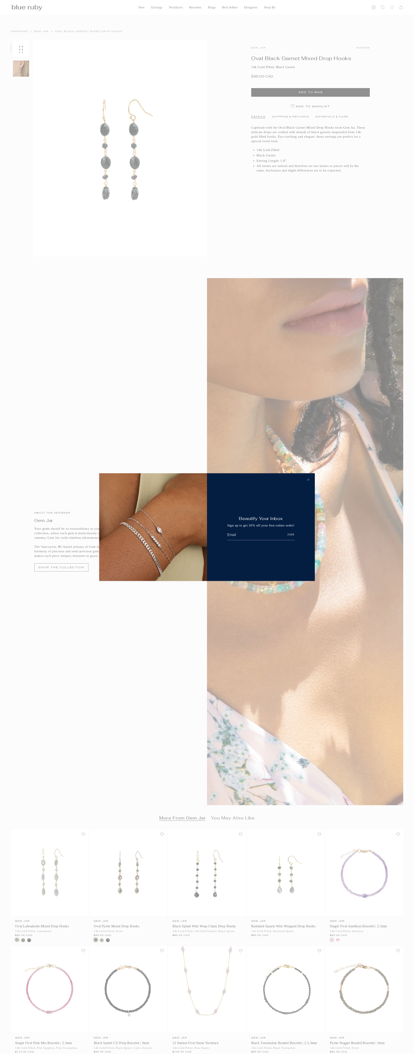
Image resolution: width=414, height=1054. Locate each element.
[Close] (308, 480)
